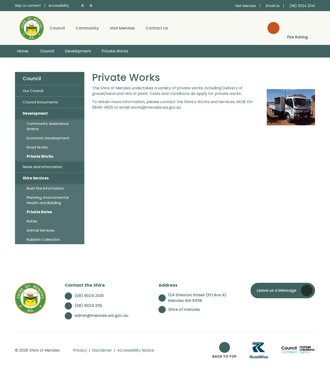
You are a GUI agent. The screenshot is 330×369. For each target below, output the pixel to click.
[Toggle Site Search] (273, 28)
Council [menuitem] (32, 78)
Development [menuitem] (35, 113)
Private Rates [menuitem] (39, 211)
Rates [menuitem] (32, 221)
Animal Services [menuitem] (41, 230)
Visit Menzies (122, 28)
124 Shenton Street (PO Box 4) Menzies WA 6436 (197, 297)
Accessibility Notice (135, 350)
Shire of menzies (184, 309)
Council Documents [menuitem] (40, 102)
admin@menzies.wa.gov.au (101, 315)
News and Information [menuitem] (42, 166)
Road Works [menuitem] (37, 147)
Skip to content (28, 5)
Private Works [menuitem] (40, 156)
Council (57, 28)
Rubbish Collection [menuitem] (43, 239)
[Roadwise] (259, 350)
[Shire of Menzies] (32, 27)
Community (87, 28)
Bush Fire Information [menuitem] (45, 188)
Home (22, 51)
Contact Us (157, 28)
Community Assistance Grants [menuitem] (48, 126)
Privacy (80, 350)
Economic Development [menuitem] (48, 138)
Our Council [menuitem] (33, 90)
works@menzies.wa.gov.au (156, 107)
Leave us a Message (276, 290)
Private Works (115, 51)
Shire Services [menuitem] (36, 178)
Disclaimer (102, 350)
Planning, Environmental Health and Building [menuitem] (48, 200)
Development (78, 51)
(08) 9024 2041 (89, 295)
